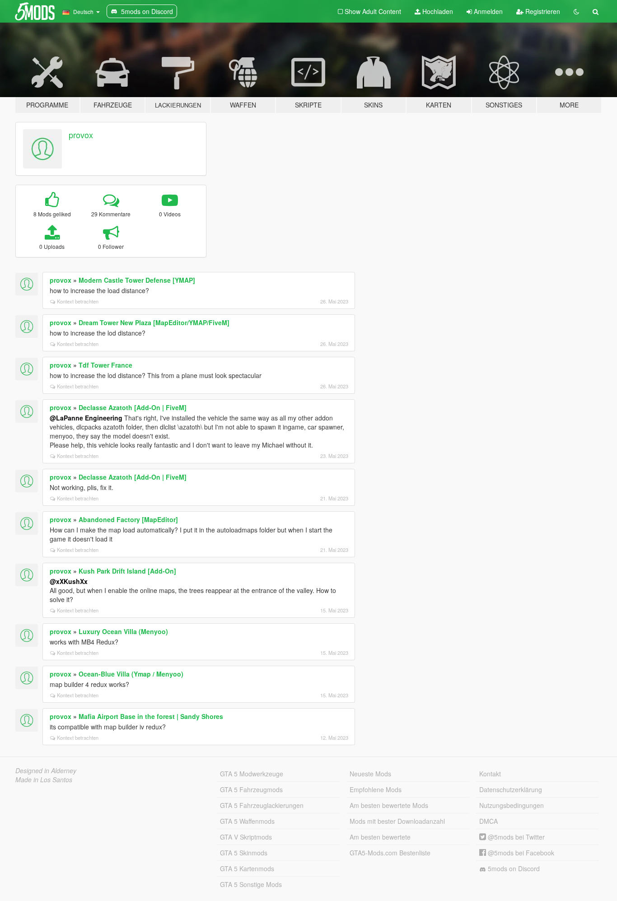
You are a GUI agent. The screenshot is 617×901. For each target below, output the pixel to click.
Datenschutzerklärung (510, 789)
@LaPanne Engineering (86, 417)
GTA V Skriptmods (246, 836)
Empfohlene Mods (376, 789)
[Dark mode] (576, 11)
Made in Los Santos (43, 779)
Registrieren (542, 11)
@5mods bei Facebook (520, 852)
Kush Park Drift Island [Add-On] (127, 570)
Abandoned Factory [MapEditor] (128, 519)
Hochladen (437, 11)
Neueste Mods (370, 773)
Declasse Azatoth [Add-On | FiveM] (133, 407)
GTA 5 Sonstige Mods (251, 884)
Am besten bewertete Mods (389, 805)
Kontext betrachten (77, 301)
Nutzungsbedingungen (511, 805)
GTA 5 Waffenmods (247, 821)
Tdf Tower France (105, 364)
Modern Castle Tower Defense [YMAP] (137, 280)
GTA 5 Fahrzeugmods (251, 789)
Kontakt (490, 773)
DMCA (488, 821)
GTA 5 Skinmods (243, 852)
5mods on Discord (513, 868)
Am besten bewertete (380, 836)
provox (81, 134)
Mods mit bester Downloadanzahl (397, 821)
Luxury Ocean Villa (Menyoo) (123, 631)
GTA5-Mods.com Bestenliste (390, 852)
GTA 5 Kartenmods (247, 868)
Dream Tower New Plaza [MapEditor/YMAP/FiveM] (154, 322)
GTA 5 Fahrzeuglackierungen (262, 805)
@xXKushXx (69, 581)
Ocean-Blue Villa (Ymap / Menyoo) (131, 673)
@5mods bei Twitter (515, 836)
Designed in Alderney (45, 770)
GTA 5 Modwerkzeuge (251, 773)
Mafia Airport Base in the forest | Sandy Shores (151, 716)
